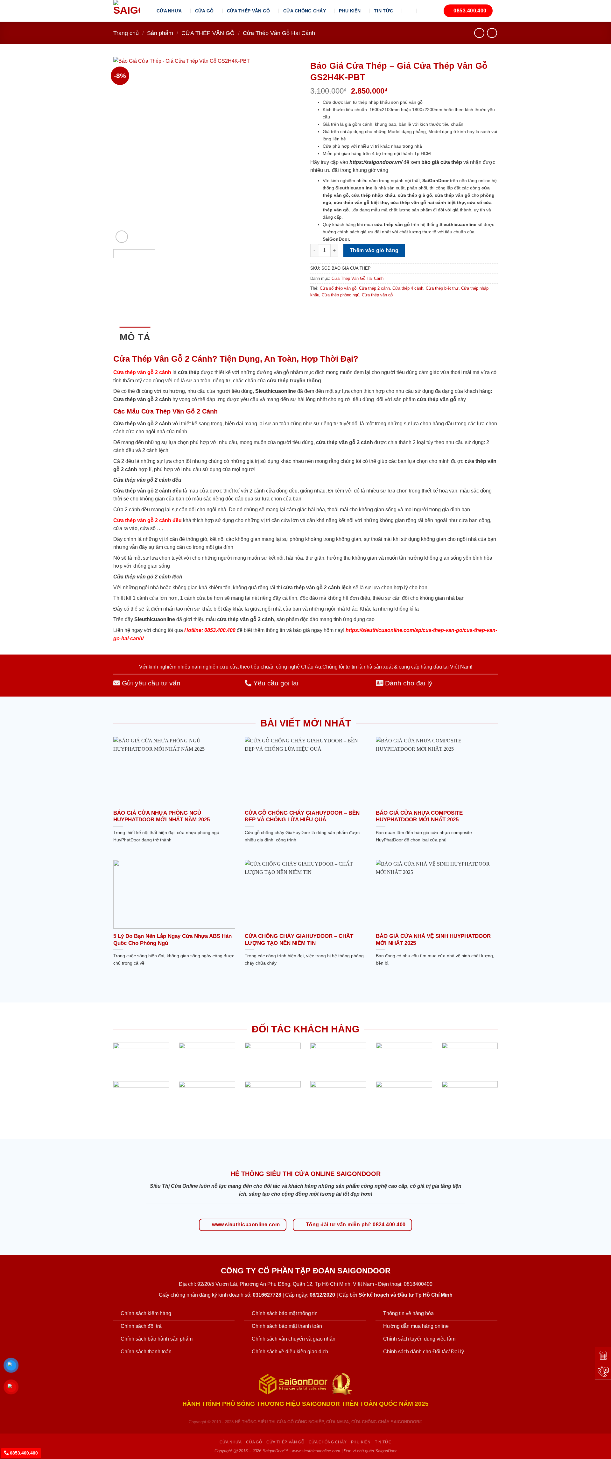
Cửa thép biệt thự (442, 288)
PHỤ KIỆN (350, 10)
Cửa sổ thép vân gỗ (338, 288)
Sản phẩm (160, 33)
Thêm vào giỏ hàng (374, 250)
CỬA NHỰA (169, 10)
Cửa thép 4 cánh (407, 288)
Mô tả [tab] (135, 337)
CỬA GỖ (204, 10)
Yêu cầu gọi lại (274, 683)
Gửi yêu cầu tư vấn (150, 683)
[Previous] (125, 151)
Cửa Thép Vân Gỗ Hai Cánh (279, 33)
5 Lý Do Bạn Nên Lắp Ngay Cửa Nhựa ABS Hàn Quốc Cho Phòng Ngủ (172, 939)
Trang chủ (126, 33)
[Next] (289, 151)
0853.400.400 (23, 1452)
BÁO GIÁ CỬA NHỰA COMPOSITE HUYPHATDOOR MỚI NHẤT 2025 (419, 816)
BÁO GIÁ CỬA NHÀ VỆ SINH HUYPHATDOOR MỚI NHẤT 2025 (433, 939)
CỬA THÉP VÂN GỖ (248, 10)
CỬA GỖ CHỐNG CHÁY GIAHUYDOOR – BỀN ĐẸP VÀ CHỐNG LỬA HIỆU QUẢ (302, 816)
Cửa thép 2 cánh (374, 288)
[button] (409, 11)
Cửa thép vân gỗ (377, 295)
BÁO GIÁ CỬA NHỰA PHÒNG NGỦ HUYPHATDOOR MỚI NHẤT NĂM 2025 (161, 816)
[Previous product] (492, 33)
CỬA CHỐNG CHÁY (304, 10)
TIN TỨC (383, 10)
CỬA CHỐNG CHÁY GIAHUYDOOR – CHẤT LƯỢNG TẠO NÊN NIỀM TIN (299, 939)
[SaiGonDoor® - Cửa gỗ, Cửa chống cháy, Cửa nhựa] (130, 11)
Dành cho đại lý (407, 683)
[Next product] (479, 33)
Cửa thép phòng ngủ (340, 295)
